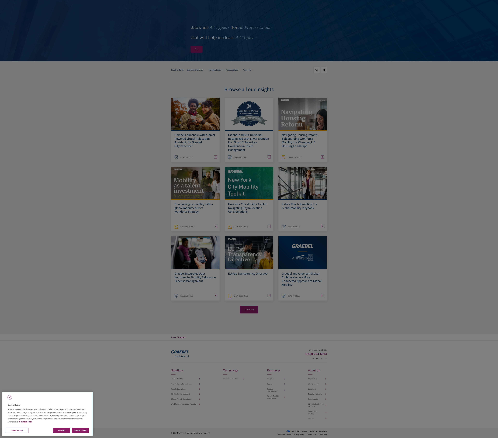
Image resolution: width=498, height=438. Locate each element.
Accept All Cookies (80, 430)
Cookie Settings (17, 430)
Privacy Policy (25, 421)
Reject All (61, 430)
